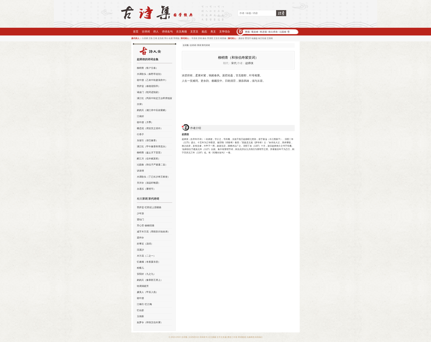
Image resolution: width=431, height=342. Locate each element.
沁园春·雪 (284, 31)
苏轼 (200, 38)
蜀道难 (254, 31)
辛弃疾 (194, 38)
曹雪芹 (248, 38)
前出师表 (273, 31)
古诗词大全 (194, 337)
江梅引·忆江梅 (144, 304)
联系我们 (258, 337)
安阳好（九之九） (146, 274)
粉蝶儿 (140, 268)
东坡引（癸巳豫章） (147, 140)
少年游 (140, 213)
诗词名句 (167, 31)
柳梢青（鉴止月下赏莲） (150, 152)
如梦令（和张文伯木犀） (150, 322)
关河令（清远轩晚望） (148, 182)
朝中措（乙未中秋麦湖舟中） (152, 80)
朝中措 (140, 298)
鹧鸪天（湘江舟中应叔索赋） (152, 110)
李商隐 (176, 38)
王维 (155, 38)
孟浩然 (161, 38)
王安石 (217, 38)
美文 (213, 31)
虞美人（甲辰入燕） (147, 292)
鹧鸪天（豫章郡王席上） (150, 280)
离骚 (247, 31)
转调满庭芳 (143, 286)
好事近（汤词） (145, 243)
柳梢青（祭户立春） (147, 68)
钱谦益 (255, 38)
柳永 (205, 38)
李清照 (210, 38)
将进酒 (263, 31)
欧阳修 (223, 38)
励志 (204, 31)
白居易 (145, 38)
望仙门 (140, 219)
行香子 (140, 134)
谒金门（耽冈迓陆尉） (148, 92)
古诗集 (186, 45)
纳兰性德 (262, 38)
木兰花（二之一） (146, 255)
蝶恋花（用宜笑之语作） (150, 128)
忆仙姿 (140, 310)
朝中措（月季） (145, 122)
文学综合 (224, 31)
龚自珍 (241, 38)
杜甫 (171, 38)
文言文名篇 (222, 337)
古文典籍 (181, 31)
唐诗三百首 (232, 337)
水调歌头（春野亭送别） (150, 74)
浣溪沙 (140, 249)
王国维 (270, 38)
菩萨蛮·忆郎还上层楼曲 (149, 207)
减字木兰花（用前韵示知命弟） (153, 231)
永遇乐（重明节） (146, 188)
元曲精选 (250, 337)
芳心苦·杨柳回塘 (145, 225)
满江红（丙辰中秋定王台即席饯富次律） (154, 101)
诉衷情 (140, 170)
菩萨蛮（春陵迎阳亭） (148, 86)
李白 (166, 38)
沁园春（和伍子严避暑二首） (152, 164)
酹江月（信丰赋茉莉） (148, 158)
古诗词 (146, 31)
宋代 (234, 63)
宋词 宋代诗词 (203, 45)
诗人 (156, 31)
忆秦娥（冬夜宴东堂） (148, 261)
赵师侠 (249, 63)
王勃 (150, 38)
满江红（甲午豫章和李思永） (152, 146)
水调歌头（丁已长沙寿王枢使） (153, 176)
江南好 (140, 116)
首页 (135, 31)
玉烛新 (140, 316)
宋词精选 (242, 337)
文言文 (194, 31)
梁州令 (140, 237)
